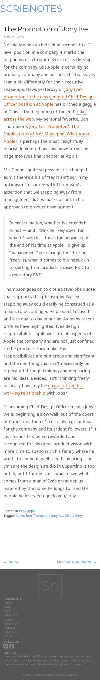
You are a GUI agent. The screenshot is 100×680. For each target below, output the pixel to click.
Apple (20, 515)
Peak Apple (27, 511)
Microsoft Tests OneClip (77, 562)
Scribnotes (31, 8)
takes (82, 111)
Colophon (10, 614)
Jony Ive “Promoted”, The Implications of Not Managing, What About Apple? (47, 134)
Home (7, 602)
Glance (10, 562)
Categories (10, 632)
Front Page (11, 624)
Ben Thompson (37, 515)
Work (7, 610)
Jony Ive (57, 515)
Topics (7, 636)
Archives (9, 627)
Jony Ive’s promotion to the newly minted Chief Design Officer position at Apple (48, 96)
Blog (6, 606)
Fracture (29, 656)
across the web (18, 119)
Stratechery (74, 515)
